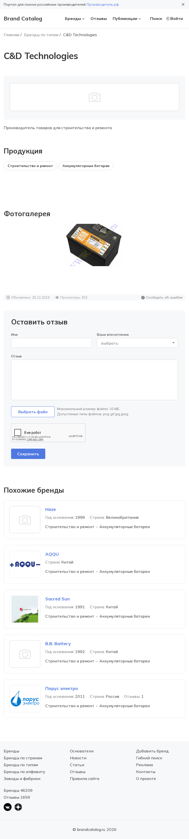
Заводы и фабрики (22, 778)
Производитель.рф (103, 4)
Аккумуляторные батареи (86, 166)
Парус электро (61, 688)
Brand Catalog (23, 18)
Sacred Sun (57, 599)
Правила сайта (84, 778)
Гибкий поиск (149, 757)
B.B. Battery (58, 643)
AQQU (52, 554)
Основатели (82, 750)
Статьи (77, 764)
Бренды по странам (23, 757)
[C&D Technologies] (94, 245)
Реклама (144, 764)
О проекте (146, 778)
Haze (50, 509)
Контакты (145, 771)
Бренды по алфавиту (24, 771)
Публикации (125, 18)
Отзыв (16, 356)
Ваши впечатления (113, 334)
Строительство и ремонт (30, 166)
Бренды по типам (41, 34)
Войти (176, 18)
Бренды (73, 18)
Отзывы (99, 18)
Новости (78, 757)
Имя (14, 334)
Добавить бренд (152, 750)
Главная (11, 34)
